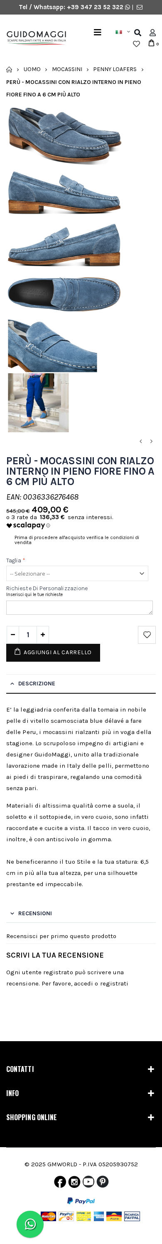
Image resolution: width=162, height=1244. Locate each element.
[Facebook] (60, 1183)
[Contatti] (139, 7)
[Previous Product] (140, 441)
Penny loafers (115, 69)
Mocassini (67, 69)
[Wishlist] (136, 44)
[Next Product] (151, 441)
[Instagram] (74, 1183)
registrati (114, 983)
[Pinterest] (102, 1183)
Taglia (16, 560)
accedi (83, 983)
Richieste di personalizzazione (47, 588)
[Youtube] (88, 1183)
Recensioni (35, 913)
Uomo (32, 69)
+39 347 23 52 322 (96, 7)
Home (9, 69)
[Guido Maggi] (33, 38)
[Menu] (97, 32)
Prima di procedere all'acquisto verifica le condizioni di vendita (77, 540)
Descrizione (36, 683)
